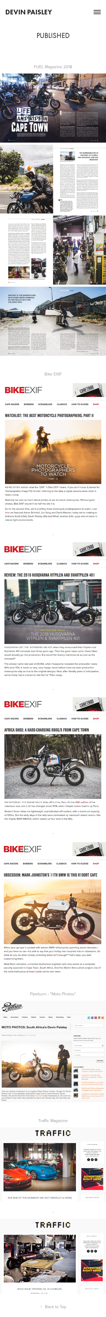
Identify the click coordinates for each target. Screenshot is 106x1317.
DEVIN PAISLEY (28, 12)
